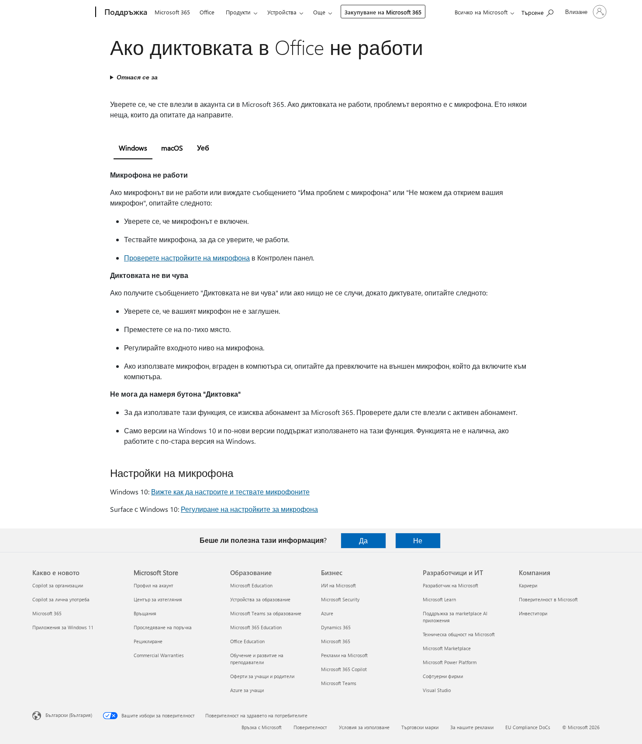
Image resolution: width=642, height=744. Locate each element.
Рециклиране (148, 641)
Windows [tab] (133, 147)
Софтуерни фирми (443, 676)
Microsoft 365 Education (256, 627)
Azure (327, 613)
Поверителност (310, 727)
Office (207, 12)
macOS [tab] (172, 147)
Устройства (282, 12)
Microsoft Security (340, 599)
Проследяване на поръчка (163, 627)
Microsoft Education (251, 585)
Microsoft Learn (439, 599)
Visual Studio (437, 690)
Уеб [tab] (203, 147)
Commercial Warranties (159, 655)
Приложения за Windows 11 (62, 627)
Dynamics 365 (336, 627)
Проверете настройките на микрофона (187, 257)
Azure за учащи (247, 690)
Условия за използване (364, 727)
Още (319, 12)
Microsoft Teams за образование (265, 613)
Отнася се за (137, 77)
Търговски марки (419, 727)
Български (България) (68, 715)
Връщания (145, 613)
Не (417, 540)
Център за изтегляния (158, 599)
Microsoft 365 (172, 12)
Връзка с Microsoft (262, 727)
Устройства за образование (260, 599)
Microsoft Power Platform (449, 662)
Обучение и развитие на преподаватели (256, 658)
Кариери (528, 585)
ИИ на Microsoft (338, 585)
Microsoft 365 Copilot (344, 669)
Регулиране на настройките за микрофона (249, 509)
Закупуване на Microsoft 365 (383, 12)
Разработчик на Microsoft (450, 585)
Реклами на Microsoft (344, 655)
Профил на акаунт (153, 585)
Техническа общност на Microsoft (459, 634)
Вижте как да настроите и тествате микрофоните (230, 491)
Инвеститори (533, 613)
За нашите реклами (472, 727)
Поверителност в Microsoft (548, 599)
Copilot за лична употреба (61, 599)
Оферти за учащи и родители (262, 676)
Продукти (238, 12)
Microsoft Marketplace (447, 648)
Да (363, 540)
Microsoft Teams (338, 683)
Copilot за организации (57, 585)
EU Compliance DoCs (527, 727)
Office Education (247, 641)
